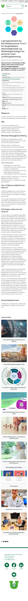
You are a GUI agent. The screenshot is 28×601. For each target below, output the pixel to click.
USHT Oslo (4, 75)
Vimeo (15, 0)
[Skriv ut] (7, 542)
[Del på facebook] (2, 542)
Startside (3, 13)
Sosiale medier (21, 0)
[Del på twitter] (4, 542)
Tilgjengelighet (4, 0)
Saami (21, 1)
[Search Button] (22, 6)
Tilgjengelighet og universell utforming (13, 554)
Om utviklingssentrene (9, 559)
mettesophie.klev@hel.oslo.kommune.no (11, 78)
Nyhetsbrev (11, 0)
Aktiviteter (8, 13)
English (26, 0)
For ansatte (26, 1)
